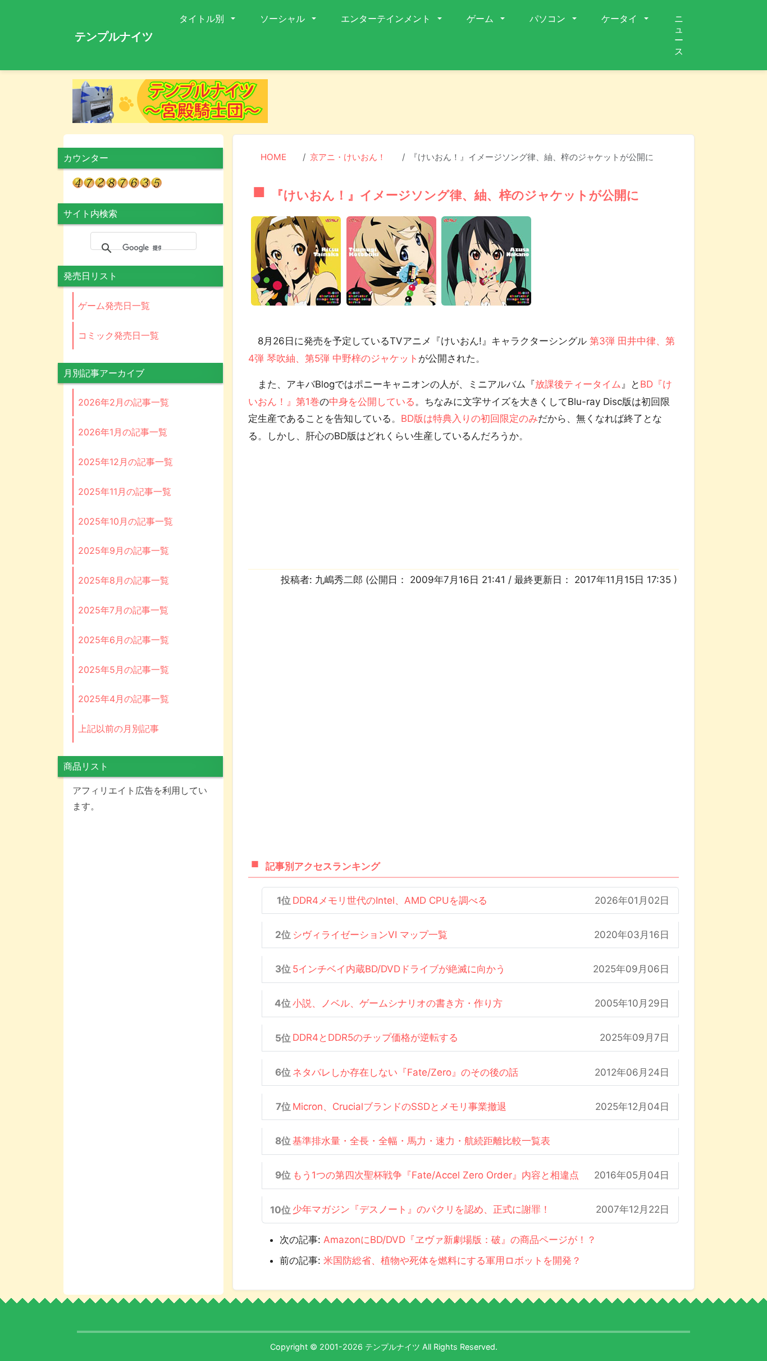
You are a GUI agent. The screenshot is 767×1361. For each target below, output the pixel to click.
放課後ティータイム (578, 384)
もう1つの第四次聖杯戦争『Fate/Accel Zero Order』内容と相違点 (436, 1175)
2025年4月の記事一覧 (123, 698)
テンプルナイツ (114, 36)
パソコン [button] (548, 18)
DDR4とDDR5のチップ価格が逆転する (375, 1037)
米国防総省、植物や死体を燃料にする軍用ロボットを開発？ (452, 1260)
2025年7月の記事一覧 (123, 610)
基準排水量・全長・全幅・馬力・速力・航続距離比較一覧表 (421, 1140)
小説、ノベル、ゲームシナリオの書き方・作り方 (398, 1003)
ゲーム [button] (481, 18)
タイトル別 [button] (202, 18)
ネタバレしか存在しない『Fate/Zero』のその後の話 (405, 1072)
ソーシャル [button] (283, 18)
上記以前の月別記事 (118, 728)
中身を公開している (372, 401)
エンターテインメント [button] (387, 18)
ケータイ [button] (620, 18)
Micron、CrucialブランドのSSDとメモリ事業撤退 (399, 1106)
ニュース (678, 35)
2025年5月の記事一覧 (123, 669)
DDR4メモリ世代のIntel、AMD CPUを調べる (390, 900)
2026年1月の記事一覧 (122, 432)
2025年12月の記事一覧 (125, 461)
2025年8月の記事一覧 (123, 580)
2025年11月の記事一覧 (124, 491)
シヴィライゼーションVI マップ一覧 (370, 934)
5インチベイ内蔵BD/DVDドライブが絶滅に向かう (399, 969)
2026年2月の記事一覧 (123, 402)
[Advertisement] (490, 104)
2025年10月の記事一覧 (125, 521)
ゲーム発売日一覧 (114, 305)
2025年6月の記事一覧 (123, 639)
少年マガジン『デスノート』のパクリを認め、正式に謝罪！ (421, 1209)
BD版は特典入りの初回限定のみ (469, 418)
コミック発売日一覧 (118, 335)
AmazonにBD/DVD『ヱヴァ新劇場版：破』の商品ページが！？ (459, 1239)
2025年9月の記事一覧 (123, 550)
